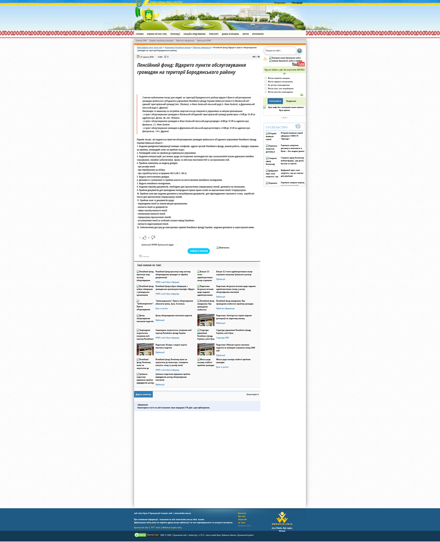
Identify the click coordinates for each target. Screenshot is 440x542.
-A (258, 56)
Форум (246, 34)
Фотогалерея (257, 34)
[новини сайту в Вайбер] (285, 60)
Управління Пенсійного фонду (177, 47)
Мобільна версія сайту (172, 527)
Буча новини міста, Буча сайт (150, 47)
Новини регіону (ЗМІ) (157, 34)
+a (253, 56)
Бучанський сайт (141, 527)
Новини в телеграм (199, 251)
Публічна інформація (185, 40)
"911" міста (155, 527)
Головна (140, 34)
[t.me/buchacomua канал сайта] (285, 57)
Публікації (175, 34)
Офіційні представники (195, 34)
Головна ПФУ (141, 40)
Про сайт (242, 516)
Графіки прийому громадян (161, 40)
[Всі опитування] (302, 94)
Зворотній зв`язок (242, 521)
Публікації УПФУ (204, 40)
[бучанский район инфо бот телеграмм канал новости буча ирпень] (284, 114)
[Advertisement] (199, 83)
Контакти (242, 513)
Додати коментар (143, 394)
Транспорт (213, 34)
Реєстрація (297, 2)
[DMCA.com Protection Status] (147, 536)
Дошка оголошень (230, 34)
